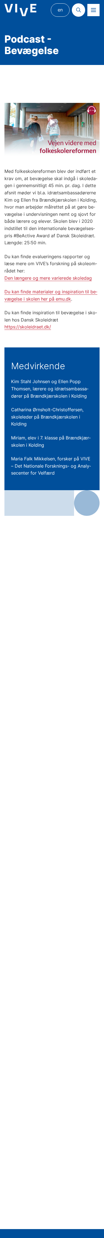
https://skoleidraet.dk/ (27, 327)
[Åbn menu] (93, 10)
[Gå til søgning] (78, 10)
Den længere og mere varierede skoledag (48, 278)
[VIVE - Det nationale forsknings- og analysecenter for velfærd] (20, 10)
